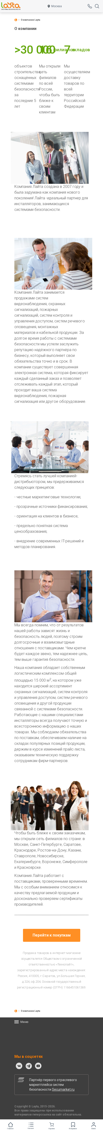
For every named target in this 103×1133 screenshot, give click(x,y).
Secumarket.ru (63, 1089)
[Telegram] (29, 1066)
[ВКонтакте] (19, 1066)
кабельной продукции (58, 332)
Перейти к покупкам (52, 935)
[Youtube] (38, 1066)
